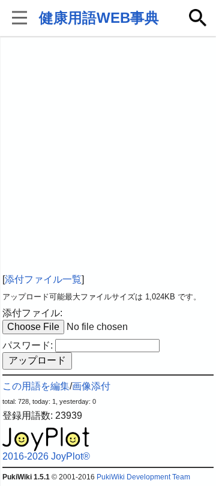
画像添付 (91, 386)
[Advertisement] (108, 156)
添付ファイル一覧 (43, 279)
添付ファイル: (32, 313)
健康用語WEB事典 (99, 18)
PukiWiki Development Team (143, 477)
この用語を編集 (36, 386)
